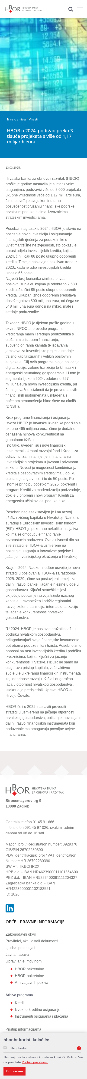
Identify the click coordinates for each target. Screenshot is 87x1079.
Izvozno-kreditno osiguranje (37, 1010)
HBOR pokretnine (29, 976)
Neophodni (18, 1048)
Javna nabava (17, 954)
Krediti (20, 1003)
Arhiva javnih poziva (31, 982)
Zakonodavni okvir (21, 934)
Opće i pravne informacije (35, 922)
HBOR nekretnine (29, 969)
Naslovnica (17, 119)
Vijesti (33, 119)
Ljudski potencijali (20, 948)
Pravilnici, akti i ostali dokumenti (32, 941)
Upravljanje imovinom (24, 961)
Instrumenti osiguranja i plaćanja (41, 1016)
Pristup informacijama (23, 1029)
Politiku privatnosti (35, 1062)
